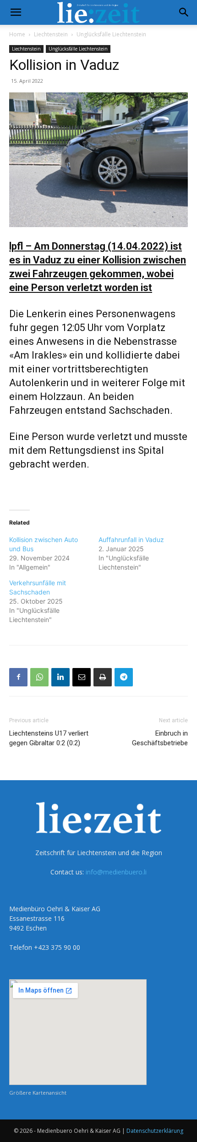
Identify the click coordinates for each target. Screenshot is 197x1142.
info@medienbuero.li (116, 872)
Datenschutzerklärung (154, 1131)
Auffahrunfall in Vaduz (131, 539)
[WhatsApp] (39, 677)
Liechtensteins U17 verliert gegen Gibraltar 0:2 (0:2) (48, 738)
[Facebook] (18, 677)
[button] (15, 12)
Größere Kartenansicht (37, 1092)
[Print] (102, 677)
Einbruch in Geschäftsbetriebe (160, 738)
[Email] (81, 677)
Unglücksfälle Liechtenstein (111, 34)
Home (17, 34)
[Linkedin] (60, 677)
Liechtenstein (51, 34)
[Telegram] (124, 677)
